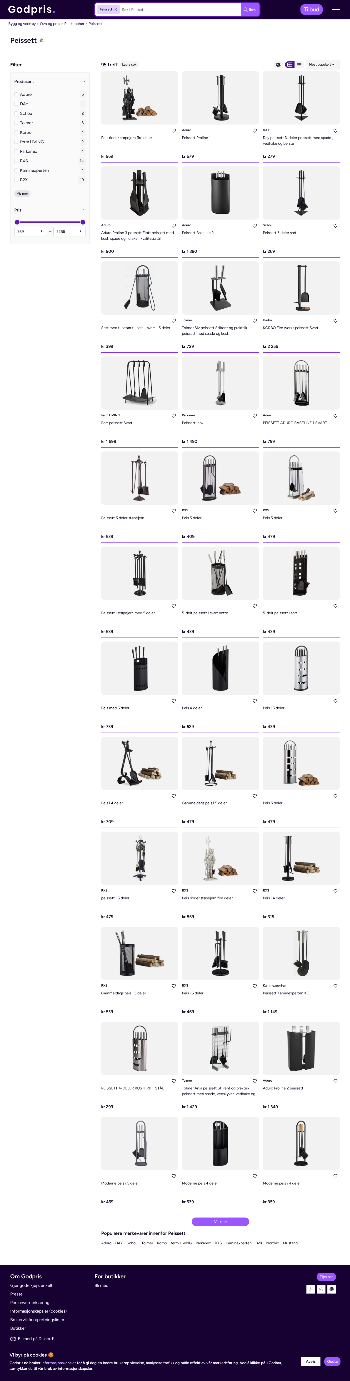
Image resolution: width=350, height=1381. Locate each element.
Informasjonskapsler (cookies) (38, 1311)
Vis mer (220, 1221)
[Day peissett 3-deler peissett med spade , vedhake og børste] (301, 98)
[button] (336, 9)
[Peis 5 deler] (220, 478)
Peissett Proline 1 (196, 137)
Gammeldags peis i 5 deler (204, 803)
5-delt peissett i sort (280, 613)
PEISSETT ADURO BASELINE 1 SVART (295, 423)
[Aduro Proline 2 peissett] (301, 1048)
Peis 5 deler (191, 518)
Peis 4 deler (192, 708)
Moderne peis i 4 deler (282, 1183)
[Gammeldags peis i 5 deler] (220, 763)
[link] (31, 9)
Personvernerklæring (30, 1302)
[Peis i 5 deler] (301, 668)
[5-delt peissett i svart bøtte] (220, 573)
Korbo (267, 320)
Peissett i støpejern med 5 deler (128, 613)
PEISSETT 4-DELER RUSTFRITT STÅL (132, 1088)
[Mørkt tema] (321, 1289)
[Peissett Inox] (220, 383)
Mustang (290, 1243)
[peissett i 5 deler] (139, 858)
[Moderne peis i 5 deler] (139, 1143)
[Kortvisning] (290, 64)
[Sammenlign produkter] (278, 64)
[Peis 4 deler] (220, 668)
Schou (268, 225)
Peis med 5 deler (115, 708)
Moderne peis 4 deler (200, 1183)
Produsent (24, 81)
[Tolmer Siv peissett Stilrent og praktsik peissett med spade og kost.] (220, 288)
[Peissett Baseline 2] (220, 193)
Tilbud (311, 9)
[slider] (17, 222)
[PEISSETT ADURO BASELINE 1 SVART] (301, 383)
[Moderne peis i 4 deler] (301, 1143)
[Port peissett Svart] (139, 383)
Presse (16, 1294)
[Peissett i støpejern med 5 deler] (139, 573)
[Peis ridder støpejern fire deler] (139, 98)
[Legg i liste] (174, 130)
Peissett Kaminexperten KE (286, 993)
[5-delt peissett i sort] (301, 573)
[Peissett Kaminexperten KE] (301, 953)
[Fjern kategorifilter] (115, 9)
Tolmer (187, 320)
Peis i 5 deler (273, 708)
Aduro (186, 130)
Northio (272, 1243)
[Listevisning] (299, 64)
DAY (266, 130)
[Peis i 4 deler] (139, 763)
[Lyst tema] (310, 1289)
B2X (258, 1243)
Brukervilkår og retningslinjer (37, 1319)
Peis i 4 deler (112, 803)
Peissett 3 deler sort (279, 232)
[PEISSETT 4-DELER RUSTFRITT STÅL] (139, 1048)
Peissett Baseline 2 (198, 232)
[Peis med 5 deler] (139, 668)
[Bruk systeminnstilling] (331, 1289)
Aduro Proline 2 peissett (283, 1088)
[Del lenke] (41, 40)
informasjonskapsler (58, 1363)
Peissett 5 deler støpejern (122, 518)
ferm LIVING (110, 415)
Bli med (102, 1285)
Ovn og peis (50, 23)
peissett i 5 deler (115, 898)
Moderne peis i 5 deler (120, 1183)
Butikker (18, 1328)
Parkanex (188, 415)
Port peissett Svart (116, 423)
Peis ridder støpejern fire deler (126, 137)
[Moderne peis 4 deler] (220, 1143)
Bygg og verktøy (22, 23)
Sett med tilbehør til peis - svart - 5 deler (135, 328)
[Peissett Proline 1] (220, 98)
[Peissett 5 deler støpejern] (139, 478)
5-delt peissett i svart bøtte (205, 613)
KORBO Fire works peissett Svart (290, 328)
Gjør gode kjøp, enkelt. (32, 1285)
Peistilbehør (74, 23)
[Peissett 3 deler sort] (301, 193)
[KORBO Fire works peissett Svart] (301, 288)
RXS (185, 510)
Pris (17, 210)
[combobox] (323, 64)
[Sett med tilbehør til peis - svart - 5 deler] (139, 288)
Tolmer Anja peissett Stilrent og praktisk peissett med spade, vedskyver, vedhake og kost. (218, 1094)
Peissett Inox (193, 423)
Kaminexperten (274, 985)
